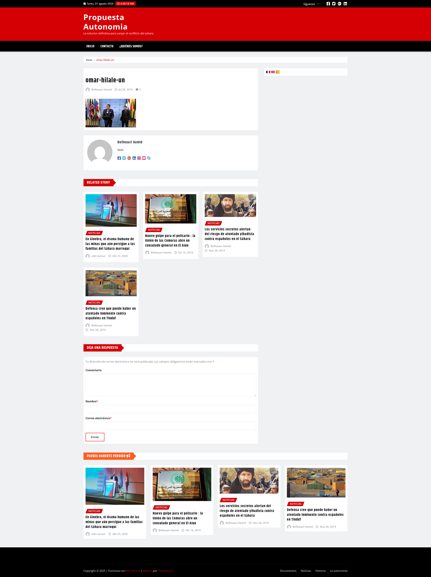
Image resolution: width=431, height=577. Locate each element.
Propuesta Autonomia (105, 21)
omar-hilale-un (105, 59)
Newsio (147, 571)
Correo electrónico (99, 418)
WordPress (133, 571)
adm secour (98, 256)
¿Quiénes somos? (131, 46)
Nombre (92, 401)
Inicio (90, 46)
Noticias (306, 571)
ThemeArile (165, 571)
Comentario (94, 370)
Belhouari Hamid (101, 89)
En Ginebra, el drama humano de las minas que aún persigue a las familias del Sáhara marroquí (110, 244)
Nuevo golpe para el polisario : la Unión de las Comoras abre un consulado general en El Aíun (170, 240)
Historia (321, 571)
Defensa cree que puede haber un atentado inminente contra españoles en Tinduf (111, 313)
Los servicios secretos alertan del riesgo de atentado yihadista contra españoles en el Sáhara (229, 234)
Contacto (107, 46)
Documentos (288, 571)
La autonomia (338, 571)
